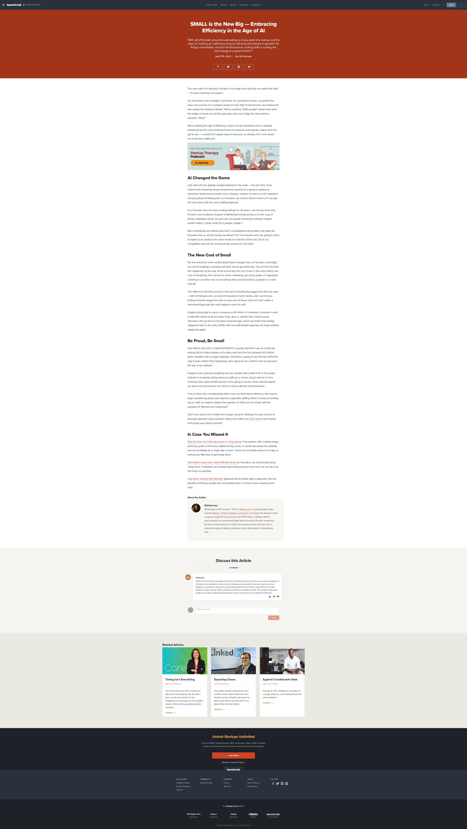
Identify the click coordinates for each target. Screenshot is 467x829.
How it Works (212, 5)
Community (256, 5)
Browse (224, 5)
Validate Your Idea (183, 782)
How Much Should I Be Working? (205, 479)
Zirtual (256, 513)
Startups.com (245, 509)
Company (228, 779)
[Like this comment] (270, 596)
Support (435, 5)
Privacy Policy (252, 786)
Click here (255, 419)
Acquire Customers (183, 786)
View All (179, 789)
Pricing (233, 5)
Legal (250, 779)
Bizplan (216, 513)
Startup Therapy (206, 782)
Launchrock (242, 513)
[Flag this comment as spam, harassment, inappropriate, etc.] (278, 596)
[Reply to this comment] (274, 596)
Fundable (231, 513)
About (426, 5)
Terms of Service (253, 782)
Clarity (223, 513)
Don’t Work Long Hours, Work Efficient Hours (212, 462)
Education (244, 5)
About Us (227, 786)
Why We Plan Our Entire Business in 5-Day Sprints (215, 442)
